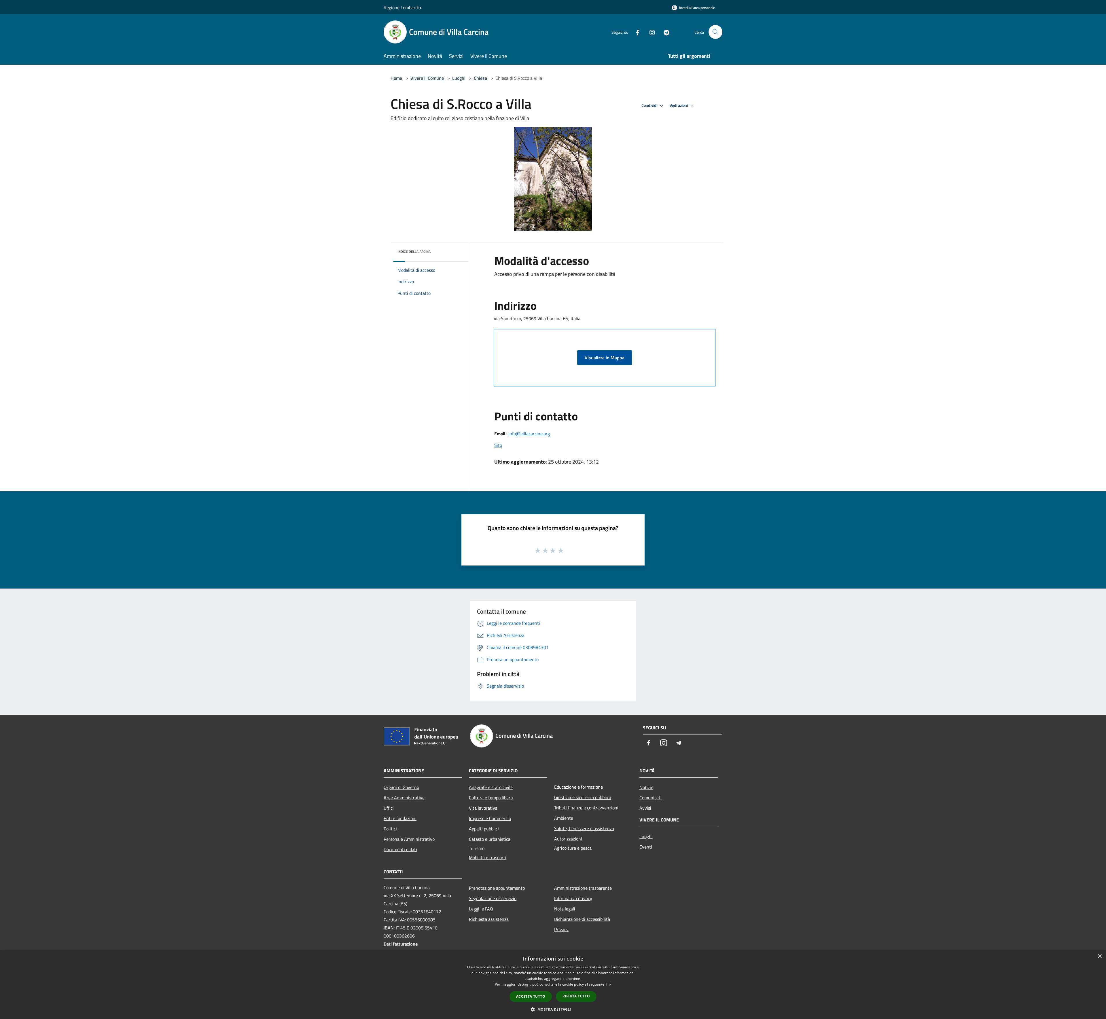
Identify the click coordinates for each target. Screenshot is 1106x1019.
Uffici (389, 807)
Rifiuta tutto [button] (576, 996)
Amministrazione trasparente (583, 888)
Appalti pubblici (484, 828)
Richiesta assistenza (489, 919)
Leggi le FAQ (481, 908)
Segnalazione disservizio (492, 898)
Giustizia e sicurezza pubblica (582, 797)
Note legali (564, 908)
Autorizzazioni (568, 838)
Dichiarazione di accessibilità (582, 919)
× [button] (1099, 956)
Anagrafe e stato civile (491, 787)
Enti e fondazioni (400, 818)
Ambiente (563, 818)
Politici (390, 828)
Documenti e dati (400, 849)
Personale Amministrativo (409, 839)
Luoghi (458, 78)
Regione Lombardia (402, 7)
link (608, 984)
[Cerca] (715, 32)
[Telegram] (664, 32)
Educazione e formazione (578, 786)
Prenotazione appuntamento (497, 888)
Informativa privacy (573, 898)
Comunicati (650, 797)
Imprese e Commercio (490, 818)
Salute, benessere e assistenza (584, 828)
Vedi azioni (679, 105)
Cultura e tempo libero (491, 797)
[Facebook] (635, 32)
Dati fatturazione (401, 943)
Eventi (645, 846)
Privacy (561, 929)
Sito (498, 445)
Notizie (646, 787)
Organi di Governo (401, 787)
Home (396, 78)
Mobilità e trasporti (487, 857)
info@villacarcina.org (529, 433)
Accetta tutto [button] (530, 996)
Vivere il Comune (427, 78)
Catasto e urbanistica (489, 839)
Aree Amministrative (404, 797)
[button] (553, 1009)
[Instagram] (650, 32)
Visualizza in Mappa (604, 357)
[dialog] (553, 984)
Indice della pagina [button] (414, 251)
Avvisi (645, 807)
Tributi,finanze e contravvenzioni (586, 807)
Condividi (649, 105)
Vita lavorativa (483, 807)
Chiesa (480, 78)
